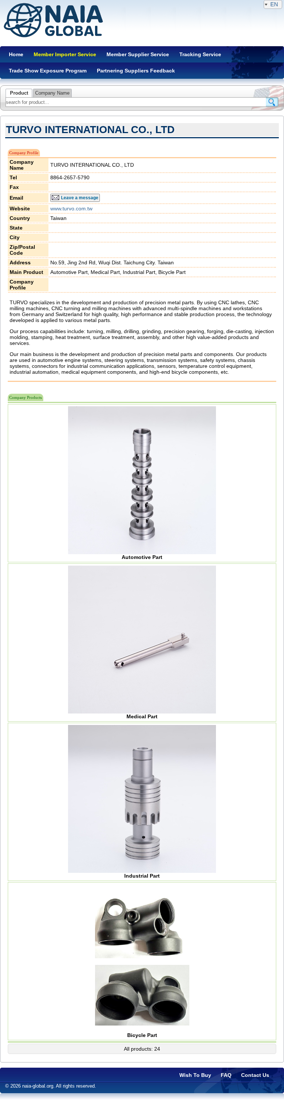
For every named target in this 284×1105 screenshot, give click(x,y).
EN (274, 4)
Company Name (52, 93)
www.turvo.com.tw (71, 208)
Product (19, 93)
